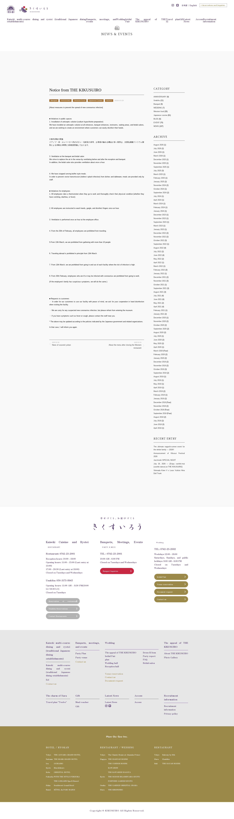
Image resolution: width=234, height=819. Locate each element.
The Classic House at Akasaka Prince (124, 754)
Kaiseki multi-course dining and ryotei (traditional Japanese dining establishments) (46, 20)
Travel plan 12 (172, 20)
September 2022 (160, 244)
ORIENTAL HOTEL (62, 772)
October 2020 (159, 325)
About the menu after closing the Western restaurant (125, 345)
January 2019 (159, 399)
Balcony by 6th (168, 754)
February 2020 (159, 354)
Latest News (187, 20)
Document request (165, 591)
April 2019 (157, 388)
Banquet (54, 100)
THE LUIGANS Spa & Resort (66, 781)
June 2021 (158, 299)
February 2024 (159, 207)
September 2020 (160, 329)
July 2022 (157, 252)
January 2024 (159, 211)
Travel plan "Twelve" (56, 702)
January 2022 (159, 274)
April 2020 (157, 347)
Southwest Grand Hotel (64, 785)
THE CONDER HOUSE (117, 763)
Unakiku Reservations (58, 608)
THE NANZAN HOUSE (118, 759)
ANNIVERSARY (160, 97)
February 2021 (159, 310)
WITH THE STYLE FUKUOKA (67, 776)
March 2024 (158, 204)
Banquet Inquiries (110, 571)
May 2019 (157, 384)
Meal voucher (82, 702)
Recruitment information (209, 20)
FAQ (145, 659)
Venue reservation (165, 584)
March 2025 (158, 174)
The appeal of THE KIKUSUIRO (150, 20)
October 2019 (159, 369)
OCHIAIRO (58, 763)
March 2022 (158, 266)
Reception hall (112, 666)
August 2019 (158, 377)
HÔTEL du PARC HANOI (64, 789)
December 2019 (160, 362)
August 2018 (158, 417)
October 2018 (159, 410)
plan (107, 659)
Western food (79, 100)
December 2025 (160, 159)
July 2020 (158, 336)
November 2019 (160, 366)
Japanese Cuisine (95, 100)
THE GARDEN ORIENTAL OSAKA (122, 785)
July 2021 (157, 296)
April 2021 (157, 307)
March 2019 (158, 391)
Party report (149, 656)
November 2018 (160, 406)
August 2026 (158, 145)
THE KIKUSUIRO (115, 789)
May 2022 (157, 259)
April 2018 (157, 428)
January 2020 (159, 358)
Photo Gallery (171, 657)
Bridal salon (149, 663)
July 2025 (157, 171)
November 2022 (160, 237)
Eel (47, 679)
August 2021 (158, 292)
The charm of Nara (56, 695)
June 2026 (158, 152)
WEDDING (65, 100)
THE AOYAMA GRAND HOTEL (67, 754)
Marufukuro (59, 767)
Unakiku (157, 100)
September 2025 (160, 167)
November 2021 (160, 281)
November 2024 (160, 185)
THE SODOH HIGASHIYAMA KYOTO (124, 776)
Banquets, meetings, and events (101, 20)
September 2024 (160, 193)
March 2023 (158, 226)
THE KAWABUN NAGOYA (119, 772)
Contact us (161, 599)
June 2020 (158, 340)
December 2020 (160, 318)
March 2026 (158, 156)
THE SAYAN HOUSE (171, 763)
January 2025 (159, 182)
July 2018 (157, 421)
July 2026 (157, 148)
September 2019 (160, 373)
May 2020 (157, 343)
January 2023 (159, 229)
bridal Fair (128, 20)
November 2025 (160, 163)
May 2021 (157, 303)
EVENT (157, 123)
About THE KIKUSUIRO (176, 653)
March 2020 (158, 351)
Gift (181, 19)
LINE (177, 5)
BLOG (156, 119)
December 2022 (160, 233)
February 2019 (159, 395)
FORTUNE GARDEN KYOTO (120, 781)
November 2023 (160, 218)
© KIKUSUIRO (110, 810)
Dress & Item (149, 652)
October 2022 (159, 240)
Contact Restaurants (58, 616)
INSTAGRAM (172, 5)
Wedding (120, 19)
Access (199, 19)
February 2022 (159, 270)
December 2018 (160, 402)
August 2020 (159, 332)
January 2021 (159, 314)
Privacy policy (171, 713)
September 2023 (160, 222)
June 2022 (158, 255)
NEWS (109, 100)
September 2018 (160, 413)
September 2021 (160, 288)
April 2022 (157, 263)
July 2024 (157, 196)
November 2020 (160, 321)
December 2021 (160, 277)
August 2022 (158, 248)
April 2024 (157, 200)
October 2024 (159, 189)
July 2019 (157, 380)
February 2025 (159, 178)
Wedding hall (111, 663)
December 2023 (160, 215)
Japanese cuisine (160, 115)
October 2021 (159, 285)
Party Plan (80, 653)
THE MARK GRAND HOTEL (66, 759)
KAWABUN (113, 767)
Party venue (81, 657)
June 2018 (158, 424)
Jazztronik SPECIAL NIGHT (165, 460)
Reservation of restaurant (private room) (63, 602)
